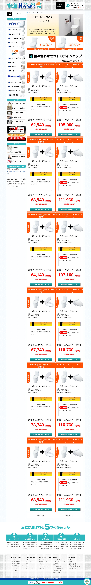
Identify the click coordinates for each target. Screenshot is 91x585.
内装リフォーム (57, 570)
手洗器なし (41, 515)
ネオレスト (14, 568)
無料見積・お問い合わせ (74, 566)
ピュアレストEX (15, 563)
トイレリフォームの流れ (59, 561)
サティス (28, 563)
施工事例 (55, 564)
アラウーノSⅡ (42, 564)
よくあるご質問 (72, 564)
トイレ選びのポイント (59, 559)
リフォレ (28, 566)
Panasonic (41, 559)
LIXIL (27, 559)
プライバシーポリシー (73, 568)
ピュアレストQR (15, 561)
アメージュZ (29, 561)
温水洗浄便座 (42, 568)
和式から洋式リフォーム (59, 572)
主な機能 (63, 107)
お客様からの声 (57, 566)
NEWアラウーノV (43, 566)
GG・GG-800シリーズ (17, 566)
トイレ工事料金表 (58, 568)
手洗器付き (69, 515)
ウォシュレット (15, 570)
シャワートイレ (30, 568)
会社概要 (70, 561)
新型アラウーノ (43, 561)
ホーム (28, 12)
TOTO (13, 559)
